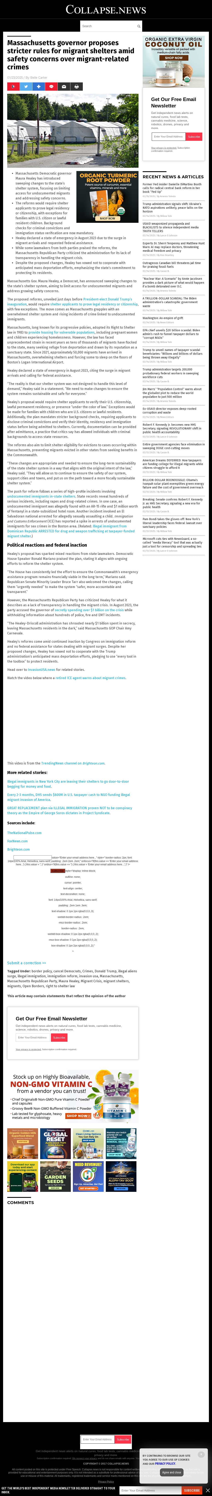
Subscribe (192, 1490)
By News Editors (165, 322)
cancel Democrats (67, 971)
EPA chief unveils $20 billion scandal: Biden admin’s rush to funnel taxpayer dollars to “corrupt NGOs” (171, 334)
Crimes (87, 971)
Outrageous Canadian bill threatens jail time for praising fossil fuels (172, 265)
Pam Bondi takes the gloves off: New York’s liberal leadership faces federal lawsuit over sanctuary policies (172, 522)
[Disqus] (73, 1260)
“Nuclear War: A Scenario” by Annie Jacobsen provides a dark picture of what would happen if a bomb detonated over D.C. (173, 282)
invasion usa (88, 976)
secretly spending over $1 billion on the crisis (89, 610)
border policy (41, 971)
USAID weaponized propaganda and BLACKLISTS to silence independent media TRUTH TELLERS (171, 227)
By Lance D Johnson (167, 235)
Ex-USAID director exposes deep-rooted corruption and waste (169, 410)
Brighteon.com (18, 849)
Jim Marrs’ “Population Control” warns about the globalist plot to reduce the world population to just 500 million (172, 392)
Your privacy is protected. (28, 1049)
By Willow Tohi (164, 216)
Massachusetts (111, 976)
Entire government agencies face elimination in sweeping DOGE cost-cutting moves (174, 446)
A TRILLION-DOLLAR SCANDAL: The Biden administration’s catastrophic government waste (170, 302)
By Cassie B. (163, 271)
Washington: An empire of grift (163, 318)
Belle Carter (38, 78)
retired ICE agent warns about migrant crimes (90, 678)
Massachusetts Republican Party (32, 981)
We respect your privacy (84, 1458)
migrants (14, 986)
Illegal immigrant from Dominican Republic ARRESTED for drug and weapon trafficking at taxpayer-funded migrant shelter (71, 531)
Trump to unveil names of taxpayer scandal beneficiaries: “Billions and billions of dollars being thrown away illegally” (172, 353)
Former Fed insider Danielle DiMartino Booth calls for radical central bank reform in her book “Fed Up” (172, 188)
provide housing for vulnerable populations (61, 332)
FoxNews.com (17, 841)
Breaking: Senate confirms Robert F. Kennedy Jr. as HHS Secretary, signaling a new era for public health (173, 503)
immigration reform (62, 976)
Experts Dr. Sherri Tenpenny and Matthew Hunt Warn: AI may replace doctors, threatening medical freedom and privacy (174, 247)
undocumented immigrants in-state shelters (41, 496)
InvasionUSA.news (41, 670)
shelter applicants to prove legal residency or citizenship (94, 304)
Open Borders (33, 986)
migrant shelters (116, 981)
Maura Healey (69, 981)
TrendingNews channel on (72, 763)
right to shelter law (60, 986)
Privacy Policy (106, 1481)
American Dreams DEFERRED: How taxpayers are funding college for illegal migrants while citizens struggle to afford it (173, 464)
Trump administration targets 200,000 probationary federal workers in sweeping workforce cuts (171, 373)
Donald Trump (106, 971)
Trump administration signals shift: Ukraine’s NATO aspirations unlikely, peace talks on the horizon (173, 207)
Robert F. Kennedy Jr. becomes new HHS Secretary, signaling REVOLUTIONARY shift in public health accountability (172, 428)
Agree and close (171, 1472)
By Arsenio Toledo (166, 196)
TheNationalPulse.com (24, 833)
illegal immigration (32, 976)
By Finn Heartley (165, 255)
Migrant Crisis (91, 981)
